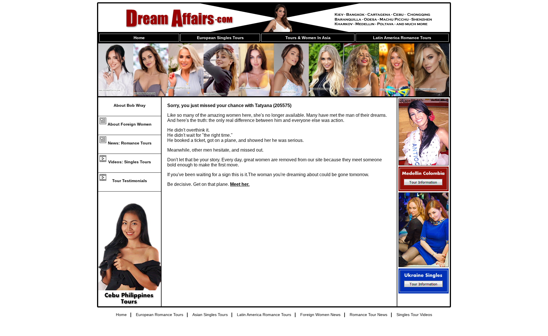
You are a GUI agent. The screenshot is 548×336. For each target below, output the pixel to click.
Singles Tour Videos (414, 314)
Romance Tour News (368, 314)
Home (139, 37)
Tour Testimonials (129, 180)
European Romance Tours (159, 314)
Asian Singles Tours (210, 314)
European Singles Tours (220, 37)
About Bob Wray (130, 105)
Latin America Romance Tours (402, 37)
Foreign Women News (320, 314)
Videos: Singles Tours (129, 162)
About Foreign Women (130, 124)
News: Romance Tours (130, 143)
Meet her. (239, 184)
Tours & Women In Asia (308, 37)
